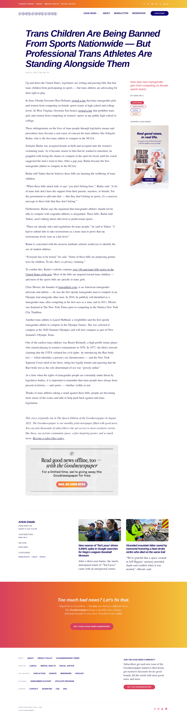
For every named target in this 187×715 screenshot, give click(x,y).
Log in (166, 4)
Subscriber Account (40, 681)
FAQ (57, 689)
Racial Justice (68, 4)
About (106, 13)
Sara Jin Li (138, 96)
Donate (52, 673)
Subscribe (159, 13)
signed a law (79, 100)
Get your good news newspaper (92, 626)
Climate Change (26, 4)
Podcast (79, 673)
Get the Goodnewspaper (139, 687)
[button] (91, 13)
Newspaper (139, 13)
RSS (65, 689)
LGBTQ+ (39, 4)
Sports (136, 114)
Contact (33, 689)
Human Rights (138, 106)
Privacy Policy (45, 658)
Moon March (29, 710)
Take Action (39, 673)
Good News (137, 102)
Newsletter (121, 13)
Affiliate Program (64, 681)
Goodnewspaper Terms (67, 658)
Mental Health (52, 4)
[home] (37, 13)
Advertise (47, 689)
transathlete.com (67, 287)
